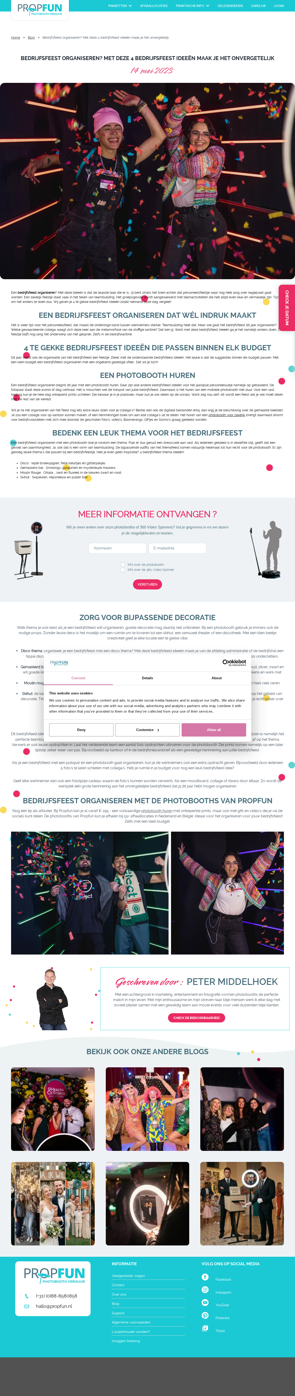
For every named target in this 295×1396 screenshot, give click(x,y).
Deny (81, 730)
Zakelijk (258, 6)
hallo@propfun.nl (54, 1306)
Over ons (119, 1294)
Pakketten (117, 6)
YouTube (222, 1305)
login (279, 6)
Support (118, 1313)
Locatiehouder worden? (131, 1332)
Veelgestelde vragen (128, 1276)
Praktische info (190, 6)
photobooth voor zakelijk (227, 415)
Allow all (214, 730)
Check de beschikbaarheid (197, 1018)
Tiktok (220, 1331)
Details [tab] (147, 678)
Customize (144, 730)
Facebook (223, 1279)
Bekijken (53, 1123)
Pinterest (222, 1318)
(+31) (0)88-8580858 (56, 1296)
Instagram (223, 1292)
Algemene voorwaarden (131, 1322)
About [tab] (217, 678)
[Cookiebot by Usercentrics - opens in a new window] (226, 662)
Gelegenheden (230, 6)
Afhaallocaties (154, 6)
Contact (118, 1285)
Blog (31, 37)
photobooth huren (156, 811)
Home (15, 37)
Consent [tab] (78, 678)
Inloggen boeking (126, 1341)
